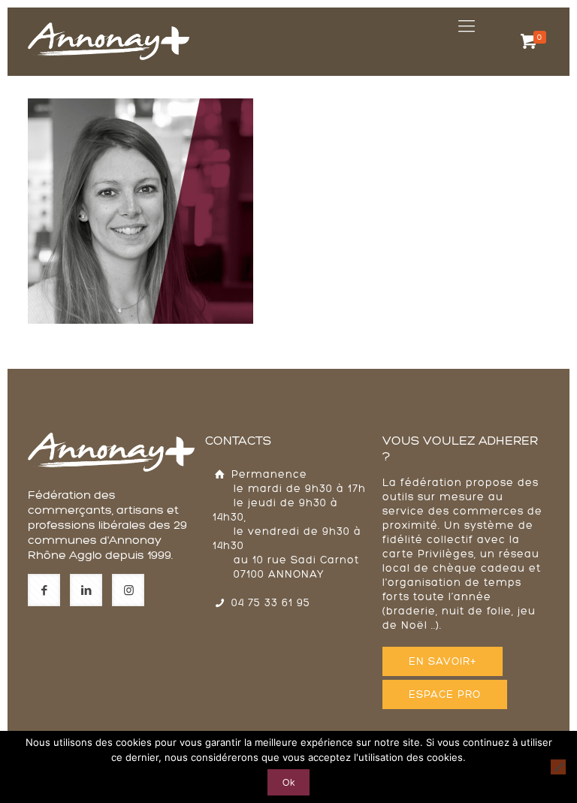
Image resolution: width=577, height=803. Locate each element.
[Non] (558, 766)
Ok (288, 782)
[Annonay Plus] (108, 26)
